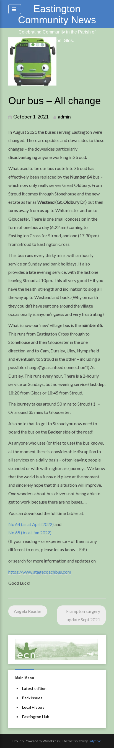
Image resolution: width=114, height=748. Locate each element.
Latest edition (34, 688)
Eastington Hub (35, 716)
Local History (33, 707)
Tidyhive (94, 741)
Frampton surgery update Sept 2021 (83, 615)
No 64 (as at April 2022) (31, 524)
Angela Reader (28, 611)
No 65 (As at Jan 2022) (29, 532)
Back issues (32, 697)
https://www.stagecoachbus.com (39, 571)
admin (64, 117)
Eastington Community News (57, 14)
